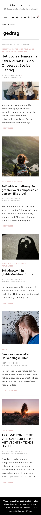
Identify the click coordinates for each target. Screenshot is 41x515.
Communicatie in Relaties (14, 264)
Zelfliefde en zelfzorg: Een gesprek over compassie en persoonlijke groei (20, 190)
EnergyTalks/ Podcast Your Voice (18, 49)
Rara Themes (24, 508)
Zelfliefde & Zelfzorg (12, 182)
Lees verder (7, 128)
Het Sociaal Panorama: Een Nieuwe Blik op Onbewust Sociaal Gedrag (20, 63)
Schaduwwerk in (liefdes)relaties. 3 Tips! (18, 272)
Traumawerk (7, 266)
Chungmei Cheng (13, 75)
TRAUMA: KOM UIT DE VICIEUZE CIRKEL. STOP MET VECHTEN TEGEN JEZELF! (18, 440)
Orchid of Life (20, 5)
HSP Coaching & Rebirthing (14, 51)
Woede (5, 350)
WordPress (27, 511)
